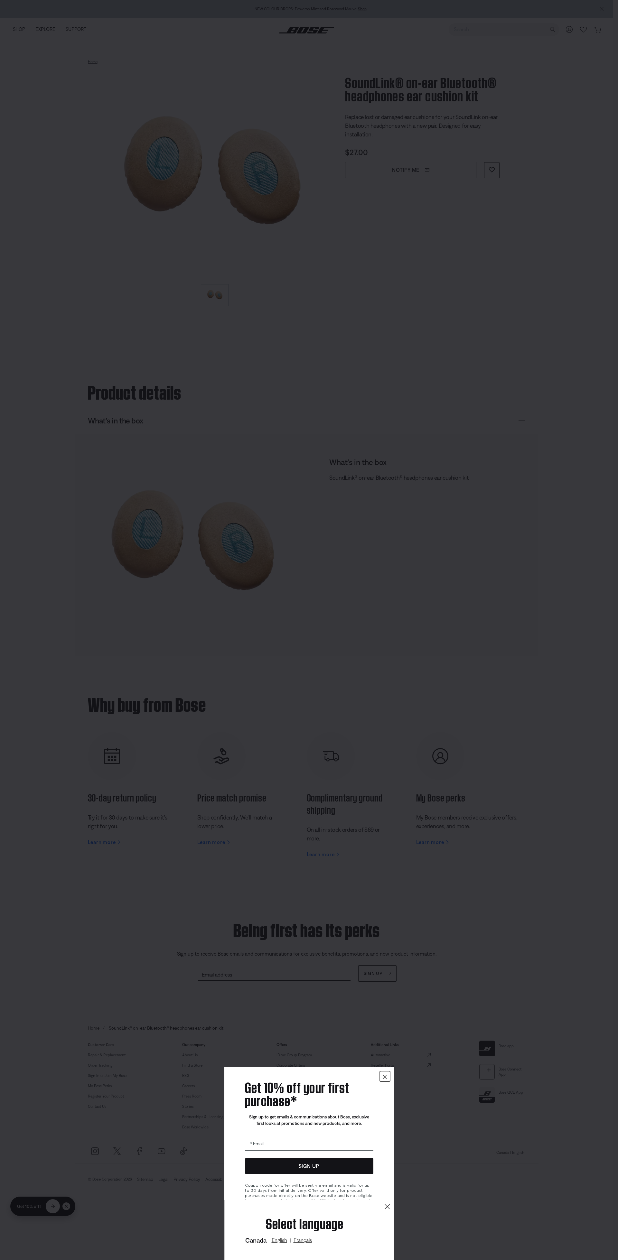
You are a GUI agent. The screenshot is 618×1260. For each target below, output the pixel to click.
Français (303, 1240)
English (279, 1240)
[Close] (387, 1206)
